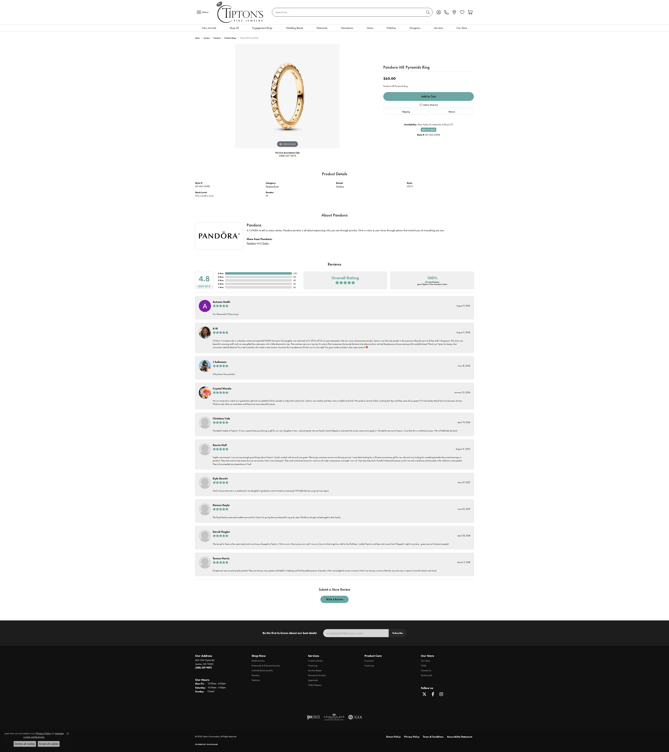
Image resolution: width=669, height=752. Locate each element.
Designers (415, 28)
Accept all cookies (49, 743)
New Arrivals (209, 28)
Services (438, 28)
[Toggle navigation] (203, 12)
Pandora (217, 38)
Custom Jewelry (315, 660)
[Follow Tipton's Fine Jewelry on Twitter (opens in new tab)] (424, 694)
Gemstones (347, 28)
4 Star (221, 276)
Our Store (461, 28)
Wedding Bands (294, 28)
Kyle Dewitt (220, 478)
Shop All (234, 28)
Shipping (406, 111)
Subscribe (397, 633)
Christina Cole (221, 418)
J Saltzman (219, 362)
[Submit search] (428, 12)
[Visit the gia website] (355, 717)
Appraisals (313, 680)
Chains (265, 243)
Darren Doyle (221, 505)
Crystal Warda (222, 388)
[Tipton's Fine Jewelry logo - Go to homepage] (240, 12)
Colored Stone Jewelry (262, 670)
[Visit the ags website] (334, 717)
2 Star (221, 283)
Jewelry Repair (315, 670)
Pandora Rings (230, 38)
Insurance (369, 660)
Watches (391, 28)
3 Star (221, 280)
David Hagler (221, 531)
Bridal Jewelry (258, 660)
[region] (287, 96)
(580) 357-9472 (287, 155)
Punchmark (212, 744)
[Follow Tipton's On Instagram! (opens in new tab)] (441, 694)
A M (215, 328)
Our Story (425, 660)
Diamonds (322, 28)
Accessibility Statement (459, 736)
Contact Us (426, 670)
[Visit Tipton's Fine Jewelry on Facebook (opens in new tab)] (432, 694)
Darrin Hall (220, 445)
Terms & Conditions (433, 736)
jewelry (206, 38)
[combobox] (348, 12)
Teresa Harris (221, 558)
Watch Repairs (315, 685)
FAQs (423, 665)
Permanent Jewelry (317, 675)
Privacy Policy (412, 736)
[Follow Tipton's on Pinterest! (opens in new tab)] (449, 694)
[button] (438, 12)
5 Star (221, 273)
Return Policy (393, 736)
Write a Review (334, 599)
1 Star (221, 287)
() (295, 273)
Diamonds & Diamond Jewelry (266, 665)
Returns (452, 111)
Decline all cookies (25, 743)
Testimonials (426, 675)
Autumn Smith (221, 302)
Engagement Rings (262, 28)
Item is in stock (428, 129)
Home (197, 38)
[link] (446, 12)
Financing (312, 665)
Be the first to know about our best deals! (290, 633)
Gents (370, 28)
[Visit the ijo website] (313, 717)
